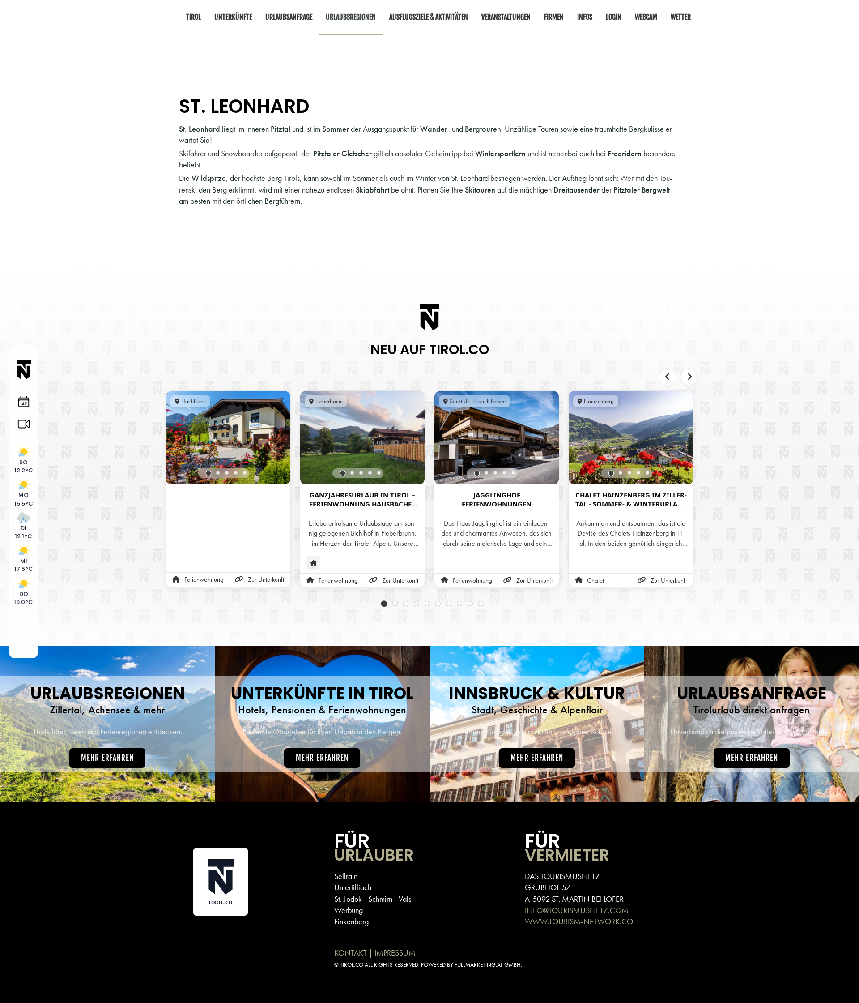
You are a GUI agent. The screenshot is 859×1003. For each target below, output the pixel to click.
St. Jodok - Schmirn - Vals (372, 899)
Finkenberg (351, 921)
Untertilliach (352, 887)
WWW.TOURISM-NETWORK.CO (579, 921)
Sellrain (345, 876)
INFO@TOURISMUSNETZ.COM (577, 910)
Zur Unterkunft (266, 579)
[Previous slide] (667, 377)
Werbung (348, 910)
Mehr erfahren (107, 758)
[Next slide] (689, 377)
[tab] (209, 473)
